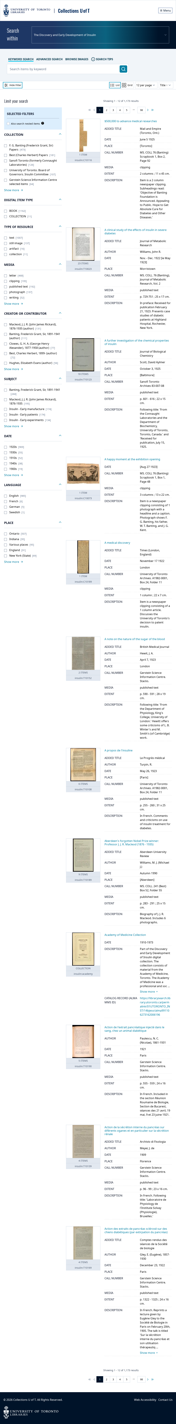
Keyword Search (21, 59)
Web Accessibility (145, 1400)
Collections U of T (24, 1400)
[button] (33, 135)
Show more (147, 991)
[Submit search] (123, 69)
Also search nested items (25, 123)
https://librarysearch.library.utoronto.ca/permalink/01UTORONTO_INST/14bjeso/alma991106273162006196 (155, 1006)
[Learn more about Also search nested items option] (42, 123)
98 (141, 110)
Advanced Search (49, 59)
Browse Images (76, 59)
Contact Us (165, 1400)
